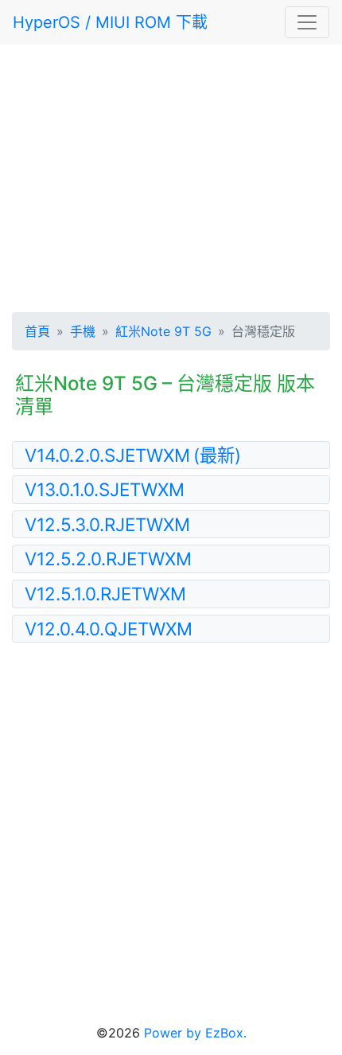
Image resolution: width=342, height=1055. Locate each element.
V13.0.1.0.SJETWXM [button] (105, 489)
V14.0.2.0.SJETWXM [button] (133, 455)
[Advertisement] (171, 175)
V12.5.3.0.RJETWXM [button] (107, 524)
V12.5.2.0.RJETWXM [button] (108, 558)
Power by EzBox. (195, 1033)
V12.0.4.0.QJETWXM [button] (108, 628)
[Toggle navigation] (307, 22)
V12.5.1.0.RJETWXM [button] (105, 593)
